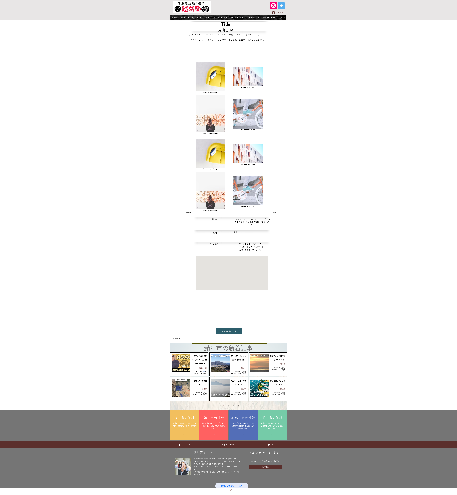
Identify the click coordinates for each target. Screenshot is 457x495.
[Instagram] (273, 5)
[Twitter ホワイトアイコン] (269, 444)
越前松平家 (203, 368)
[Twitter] (281, 5)
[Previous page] (218, 405)
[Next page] (238, 405)
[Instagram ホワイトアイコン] (223, 444)
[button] (271, 212)
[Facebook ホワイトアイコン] (179, 444)
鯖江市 (243, 368)
